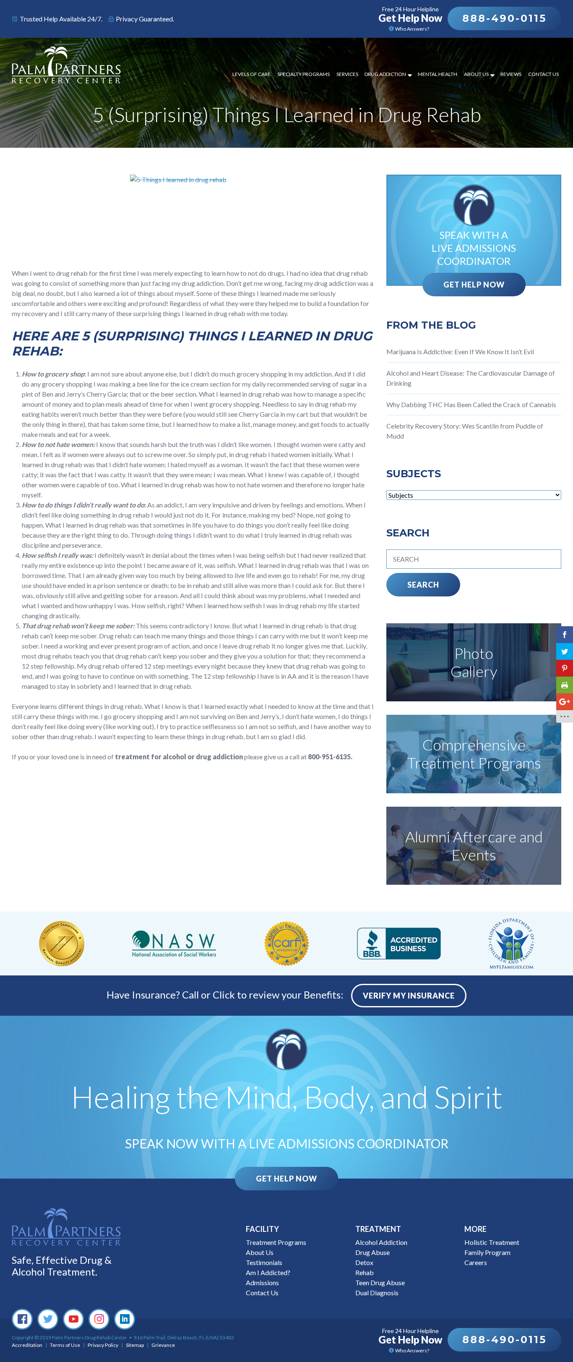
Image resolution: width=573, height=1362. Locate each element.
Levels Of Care (251, 74)
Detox (364, 1262)
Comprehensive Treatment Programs (474, 753)
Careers (475, 1262)
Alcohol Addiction (381, 1242)
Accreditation (27, 1345)
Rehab (364, 1272)
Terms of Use (65, 1345)
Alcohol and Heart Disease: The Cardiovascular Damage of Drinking (470, 378)
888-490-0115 (504, 18)
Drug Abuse (372, 1252)
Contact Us (543, 74)
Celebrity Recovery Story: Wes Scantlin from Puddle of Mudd (464, 431)
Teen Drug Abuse (380, 1282)
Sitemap (135, 1345)
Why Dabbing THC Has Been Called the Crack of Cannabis (471, 404)
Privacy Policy (103, 1345)
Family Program (487, 1252)
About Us (476, 74)
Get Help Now (474, 284)
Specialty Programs (303, 74)
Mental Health (437, 74)
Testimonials (264, 1262)
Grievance (163, 1345)
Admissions (262, 1282)
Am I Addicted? (268, 1272)
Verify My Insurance (409, 995)
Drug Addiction (385, 74)
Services (347, 74)
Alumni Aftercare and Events (474, 845)
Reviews (510, 74)
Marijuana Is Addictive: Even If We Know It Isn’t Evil (460, 352)
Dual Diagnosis (376, 1293)
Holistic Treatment (491, 1242)
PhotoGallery (474, 662)
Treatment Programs (276, 1242)
